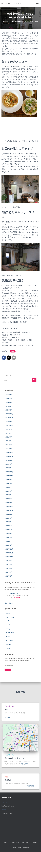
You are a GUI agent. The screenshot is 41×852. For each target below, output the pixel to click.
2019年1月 (8, 503)
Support (7, 636)
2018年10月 (9, 514)
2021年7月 (8, 433)
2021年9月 (8, 429)
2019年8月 (8, 479)
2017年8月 (8, 564)
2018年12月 (9, 506)
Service (7, 621)
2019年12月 (9, 472)
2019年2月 (8, 499)
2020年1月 (8, 468)
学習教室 (35, 842)
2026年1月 (8, 402)
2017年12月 (9, 549)
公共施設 (8, 780)
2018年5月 (8, 533)
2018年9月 (8, 518)
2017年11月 (9, 553)
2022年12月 (9, 414)
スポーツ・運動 (14, 842)
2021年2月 (8, 445)
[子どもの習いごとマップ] (20, 737)
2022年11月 (9, 417)
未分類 (12, 351)
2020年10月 (9, 460)
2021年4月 (8, 437)
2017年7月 (8, 568)
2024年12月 (9, 406)
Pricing (7, 629)
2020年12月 (9, 452)
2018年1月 (8, 545)
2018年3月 (8, 537)
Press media (9, 640)
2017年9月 (8, 560)
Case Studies (9, 625)
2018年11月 (9, 510)
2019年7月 (8, 483)
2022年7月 (8, 421)
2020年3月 (8, 464)
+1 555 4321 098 (6, 813)
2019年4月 (8, 495)
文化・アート (25, 842)
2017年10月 (9, 557)
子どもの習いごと (9, 706)
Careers (8, 644)
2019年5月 (8, 491)
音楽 (6, 709)
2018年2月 (8, 541)
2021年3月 (8, 441)
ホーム (5, 842)
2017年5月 (8, 576)
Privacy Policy (9, 632)
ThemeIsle (25, 847)
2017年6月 (8, 572)
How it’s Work (9, 617)
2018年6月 (8, 530)
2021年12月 (9, 425)
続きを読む (8, 717)
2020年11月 (9, 456)
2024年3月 (8, 410)
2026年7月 (8, 394)
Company (8, 613)
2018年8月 (8, 522)
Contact (7, 648)
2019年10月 (9, 475)
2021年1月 (8, 448)
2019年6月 (8, 487)
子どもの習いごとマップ (14, 758)
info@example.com (7, 806)
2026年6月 (8, 398)
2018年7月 (8, 526)
